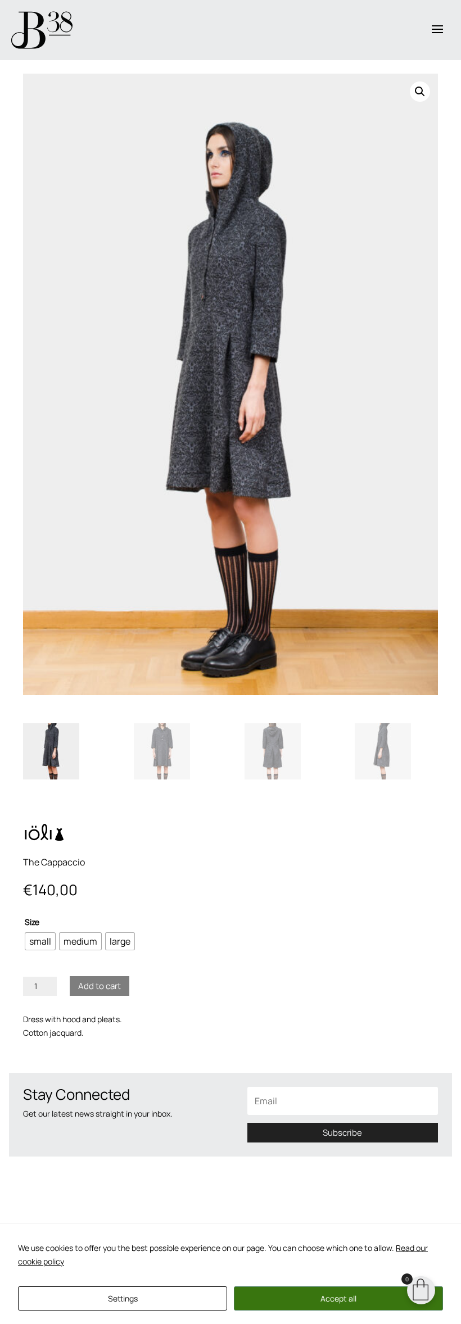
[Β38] (42, 30)
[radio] (40, 941)
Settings (123, 1298)
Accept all (338, 1298)
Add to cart (99, 986)
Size (32, 922)
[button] (420, 91)
